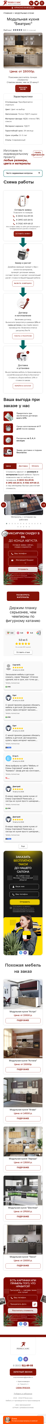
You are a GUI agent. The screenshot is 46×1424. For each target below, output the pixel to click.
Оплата (35, 466)
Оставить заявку (23, 234)
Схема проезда (23, 1388)
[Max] (25, 953)
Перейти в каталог (23, 386)
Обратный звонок (23, 1372)
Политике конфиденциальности (23, 909)
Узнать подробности (37, 154)
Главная (8, 13)
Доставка (23, 466)
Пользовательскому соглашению (23, 911)
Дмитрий (16, 817)
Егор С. (16, 756)
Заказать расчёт (23, 88)
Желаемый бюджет (25, 560)
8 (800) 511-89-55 (24, 216)
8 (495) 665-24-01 (24, 220)
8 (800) (23, 1365)
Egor (15, 726)
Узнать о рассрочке (23, 336)
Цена (8, 466)
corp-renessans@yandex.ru (23, 1377)
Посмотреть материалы (23, 596)
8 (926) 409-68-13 (24, 224)
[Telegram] (21, 953)
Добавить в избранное (23, 1394)
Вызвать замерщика (23, 283)
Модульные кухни (24, 13)
